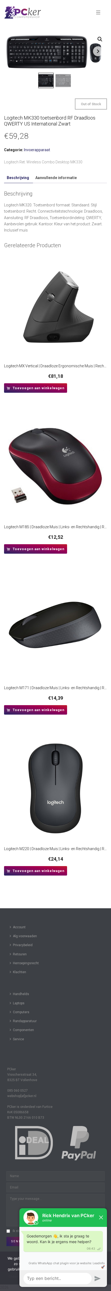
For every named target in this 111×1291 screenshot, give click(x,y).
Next (98, 51)
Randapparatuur (25, 1021)
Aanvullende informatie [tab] (56, 178)
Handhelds (21, 994)
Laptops (19, 1003)
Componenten (23, 1030)
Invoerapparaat (37, 150)
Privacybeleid (23, 945)
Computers (21, 1012)
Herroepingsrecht (26, 963)
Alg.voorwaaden (25, 936)
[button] (100, 39)
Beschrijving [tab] (18, 178)
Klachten (19, 972)
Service (18, 1039)
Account (19, 927)
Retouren (20, 954)
